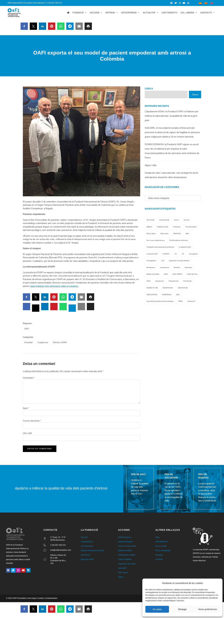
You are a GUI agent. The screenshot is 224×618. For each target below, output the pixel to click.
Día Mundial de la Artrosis (178, 240)
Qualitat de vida (152, 288)
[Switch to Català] (206, 3)
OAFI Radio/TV (169, 12)
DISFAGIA (177, 233)
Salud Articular (168, 288)
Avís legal (32, 598)
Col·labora (187, 12)
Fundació (78, 12)
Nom (26, 408)
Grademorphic (51, 598)
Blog (157, 537)
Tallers (121, 577)
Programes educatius (127, 564)
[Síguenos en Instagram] (180, 3)
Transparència (87, 542)
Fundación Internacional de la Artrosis (160, 247)
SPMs (180, 301)
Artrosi (110, 12)
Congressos (42, 342)
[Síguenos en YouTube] (184, 3)
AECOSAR (150, 220)
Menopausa (150, 267)
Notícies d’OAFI (60, 342)
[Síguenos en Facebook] (171, 3)
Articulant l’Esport (125, 542)
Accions (94, 12)
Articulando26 (164, 220)
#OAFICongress (124, 537)
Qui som (84, 537)
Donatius (159, 555)
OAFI (26, 329)
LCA (162, 260)
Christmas (177, 227)
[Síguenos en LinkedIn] (188, 3)
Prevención (187, 281)
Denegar (182, 609)
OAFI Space (123, 573)
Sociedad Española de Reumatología (160, 301)
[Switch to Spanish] (200, 3)
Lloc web (27, 433)
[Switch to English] (212, 3)
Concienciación (191, 227)
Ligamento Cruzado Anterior (179, 260)
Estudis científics (125, 550)
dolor (187, 233)
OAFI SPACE (177, 274)
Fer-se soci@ (160, 546)
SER (178, 294)
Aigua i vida (150, 165)
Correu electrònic (32, 420)
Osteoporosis (174, 281)
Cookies (40, 598)
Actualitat (149, 12)
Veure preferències (207, 609)
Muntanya (188, 267)
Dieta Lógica (151, 233)
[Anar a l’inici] (68, 13)
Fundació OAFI (152, 254)
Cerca (149, 88)
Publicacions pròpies (126, 555)
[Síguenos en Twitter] (176, 3)
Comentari (29, 377)
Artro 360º (122, 568)
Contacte (206, 12)
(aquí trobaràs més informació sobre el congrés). (54, 286)
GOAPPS (165, 254)
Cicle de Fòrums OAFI (127, 546)
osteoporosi (159, 281)
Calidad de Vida (162, 227)
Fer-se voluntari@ (162, 550)
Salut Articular (183, 288)
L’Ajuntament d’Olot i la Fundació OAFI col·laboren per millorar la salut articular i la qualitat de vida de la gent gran (171, 116)
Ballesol (149, 227)
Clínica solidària (125, 559)
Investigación (151, 260)
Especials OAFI (87, 559)
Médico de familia (152, 274)
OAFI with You (192, 274)
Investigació (193, 254)
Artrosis (186, 220)
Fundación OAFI (185, 247)
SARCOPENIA (151, 294)
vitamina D (191, 301)
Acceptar (157, 609)
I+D (175, 254)
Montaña (177, 267)
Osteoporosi (129, 12)
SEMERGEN (166, 294)
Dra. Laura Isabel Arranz (155, 240)
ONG (148, 281)
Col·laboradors (87, 546)
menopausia (164, 267)
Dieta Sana (164, 233)
